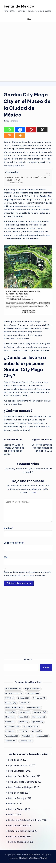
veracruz (42, 736)
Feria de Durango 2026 (20, 798)
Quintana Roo (12, 726)
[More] (20, 135)
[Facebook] (20, 129)
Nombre (8, 528)
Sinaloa (9, 731)
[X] (42, 129)
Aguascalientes (13, 688)
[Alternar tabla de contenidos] (46, 173)
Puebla (23, 722)
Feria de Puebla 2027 (19, 792)
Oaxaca (9, 722)
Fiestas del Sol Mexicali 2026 (22, 831)
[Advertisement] (28, 52)
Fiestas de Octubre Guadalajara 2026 (27, 820)
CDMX (9, 698)
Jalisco (24, 712)
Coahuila (10, 703)
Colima (25, 703)
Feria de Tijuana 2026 (19, 809)
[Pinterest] (31, 129)
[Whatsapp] (9, 129)
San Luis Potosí (31, 726)
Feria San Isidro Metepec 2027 (23, 787)
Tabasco (37, 731)
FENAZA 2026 (14, 814)
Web (6, 557)
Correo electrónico (14, 542)
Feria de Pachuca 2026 (20, 825)
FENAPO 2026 (15, 803)
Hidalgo (10, 712)
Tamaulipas (11, 736)
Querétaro (38, 722)
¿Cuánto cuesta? (16, 183)
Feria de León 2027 (17, 760)
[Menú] (28, 19)
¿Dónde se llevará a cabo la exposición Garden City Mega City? (26, 178)
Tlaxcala (27, 736)
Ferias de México (19, 6)
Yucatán (10, 741)
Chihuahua (39, 698)
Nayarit (23, 717)
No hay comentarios (11, 121)
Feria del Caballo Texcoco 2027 (24, 776)
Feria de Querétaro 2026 (20, 842)
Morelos (9, 717)
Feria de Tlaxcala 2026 (19, 836)
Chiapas (23, 698)
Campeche (33, 693)
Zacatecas (26, 741)
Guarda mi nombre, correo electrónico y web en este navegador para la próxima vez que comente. (27, 573)
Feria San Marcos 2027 (19, 770)
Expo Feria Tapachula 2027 (21, 765)
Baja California (32, 688)
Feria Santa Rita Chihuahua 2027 (24, 781)
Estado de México (14, 707)
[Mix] (9, 135)
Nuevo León (38, 717)
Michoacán (40, 712)
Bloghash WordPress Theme (33, 858)
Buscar (28, 659)
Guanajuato (33, 707)
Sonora (23, 731)
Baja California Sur (14, 693)
